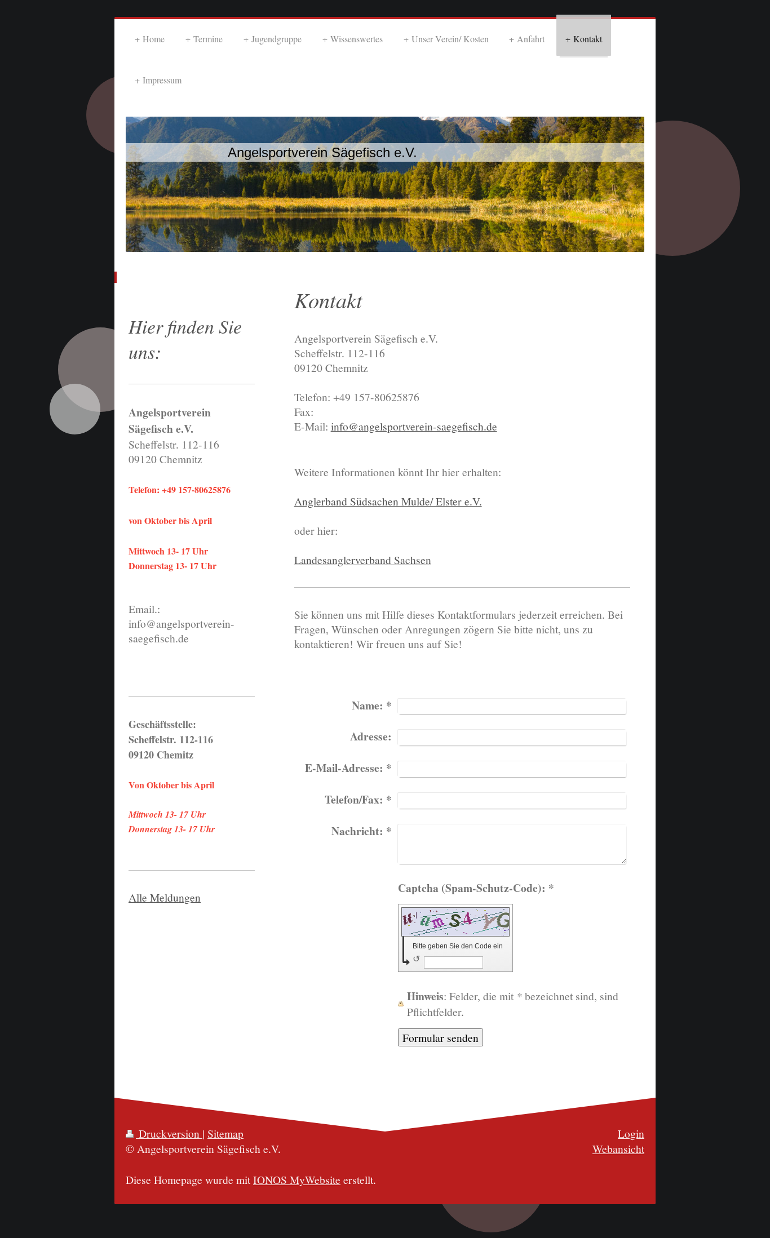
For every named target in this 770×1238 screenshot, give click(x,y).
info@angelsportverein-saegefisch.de (414, 426)
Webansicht (618, 1148)
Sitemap (225, 1133)
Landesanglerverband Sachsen (362, 559)
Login (631, 1133)
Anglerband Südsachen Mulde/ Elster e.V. (388, 501)
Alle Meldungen (165, 897)
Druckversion (169, 1133)
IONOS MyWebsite (296, 1179)
